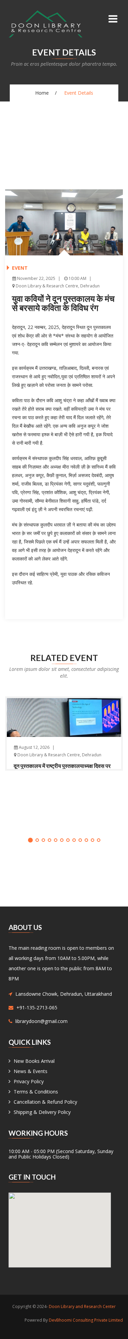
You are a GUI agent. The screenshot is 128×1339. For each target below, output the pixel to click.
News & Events (30, 1071)
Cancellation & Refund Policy (45, 1102)
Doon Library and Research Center (82, 1306)
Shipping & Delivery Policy (42, 1112)
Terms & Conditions (36, 1091)
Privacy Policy (29, 1081)
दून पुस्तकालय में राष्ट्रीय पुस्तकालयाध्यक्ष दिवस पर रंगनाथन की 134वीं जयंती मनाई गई (62, 768)
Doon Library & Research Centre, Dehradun (57, 286)
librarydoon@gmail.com (41, 1021)
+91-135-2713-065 (36, 1007)
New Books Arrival (34, 1061)
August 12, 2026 (33, 747)
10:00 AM (77, 278)
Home (42, 93)
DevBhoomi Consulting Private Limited (86, 1320)
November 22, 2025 (35, 278)
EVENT (20, 268)
